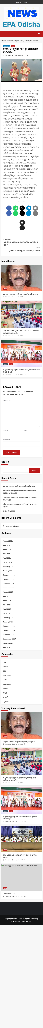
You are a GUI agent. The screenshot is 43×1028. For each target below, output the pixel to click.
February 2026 (8, 566)
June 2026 (7, 549)
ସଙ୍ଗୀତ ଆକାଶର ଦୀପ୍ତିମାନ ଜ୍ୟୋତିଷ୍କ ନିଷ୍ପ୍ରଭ (20, 294)
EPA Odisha (21, 24)
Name (6, 430)
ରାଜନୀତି (6, 364)
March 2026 (7, 562)
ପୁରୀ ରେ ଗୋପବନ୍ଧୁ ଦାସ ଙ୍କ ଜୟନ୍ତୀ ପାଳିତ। (24, 249)
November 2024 (9, 630)
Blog (5, 662)
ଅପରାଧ (5, 667)
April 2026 (7, 558)
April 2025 (7, 609)
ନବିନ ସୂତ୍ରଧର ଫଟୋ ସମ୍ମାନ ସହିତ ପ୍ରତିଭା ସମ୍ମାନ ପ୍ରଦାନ (20, 505)
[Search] (39, 34)
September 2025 (9, 588)
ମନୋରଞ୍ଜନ (7, 46)
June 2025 (7, 601)
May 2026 (7, 554)
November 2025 (9, 579)
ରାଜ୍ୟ (13, 46)
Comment (7, 400)
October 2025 (8, 583)
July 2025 (6, 596)
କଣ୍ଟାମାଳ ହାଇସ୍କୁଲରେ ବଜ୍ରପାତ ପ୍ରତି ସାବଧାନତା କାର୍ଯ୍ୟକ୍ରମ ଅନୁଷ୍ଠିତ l (19, 491)
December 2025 (9, 575)
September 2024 (9, 639)
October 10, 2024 (19, 55)
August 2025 (8, 592)
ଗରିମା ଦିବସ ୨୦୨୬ (9, 511)
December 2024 (9, 626)
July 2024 (6, 647)
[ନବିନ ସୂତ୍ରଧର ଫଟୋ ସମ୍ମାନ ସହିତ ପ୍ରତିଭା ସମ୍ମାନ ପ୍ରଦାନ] (21, 839)
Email (25, 430)
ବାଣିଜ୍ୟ (5, 680)
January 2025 (8, 622)
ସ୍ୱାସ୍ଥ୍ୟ (6, 701)
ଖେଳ (4, 671)
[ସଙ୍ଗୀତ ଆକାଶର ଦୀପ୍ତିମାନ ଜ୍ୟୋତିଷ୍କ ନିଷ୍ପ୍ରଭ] (21, 278)
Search (5, 462)
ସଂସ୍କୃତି (5, 697)
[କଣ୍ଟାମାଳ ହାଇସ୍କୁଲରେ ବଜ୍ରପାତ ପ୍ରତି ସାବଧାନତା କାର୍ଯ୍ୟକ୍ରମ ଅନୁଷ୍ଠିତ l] (21, 314)
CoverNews (16, 921)
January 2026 (8, 571)
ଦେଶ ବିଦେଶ (7, 675)
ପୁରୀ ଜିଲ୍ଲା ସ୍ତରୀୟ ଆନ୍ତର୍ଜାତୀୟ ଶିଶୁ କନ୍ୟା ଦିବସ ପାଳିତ (20, 242)
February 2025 (8, 618)
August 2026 (8, 541)
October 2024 (8, 635)
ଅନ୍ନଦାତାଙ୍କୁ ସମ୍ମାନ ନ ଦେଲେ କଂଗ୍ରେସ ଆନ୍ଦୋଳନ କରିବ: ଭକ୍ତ (20, 498)
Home (3, 40)
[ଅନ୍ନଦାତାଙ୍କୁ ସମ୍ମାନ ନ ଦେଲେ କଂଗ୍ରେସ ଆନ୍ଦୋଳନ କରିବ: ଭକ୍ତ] (21, 353)
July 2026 (6, 545)
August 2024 (8, 643)
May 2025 (7, 605)
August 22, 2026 (18, 297)
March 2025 (7, 613)
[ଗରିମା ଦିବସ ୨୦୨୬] (21, 877)
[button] (3, 33)
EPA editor (8, 55)
